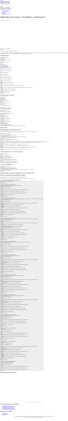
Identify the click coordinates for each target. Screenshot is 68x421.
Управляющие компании (6, 10)
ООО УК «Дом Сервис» (4, 66)
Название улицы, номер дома (5, 3)
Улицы (3, 12)
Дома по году (4, 13)
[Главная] (2, 0)
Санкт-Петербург (5, 413)
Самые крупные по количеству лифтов (8, 408)
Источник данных (40, 417)
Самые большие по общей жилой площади (9, 406)
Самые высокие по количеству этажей (8, 407)
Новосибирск (4, 414)
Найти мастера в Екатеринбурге (5, 48)
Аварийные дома (5, 11)
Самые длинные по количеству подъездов (8, 409)
